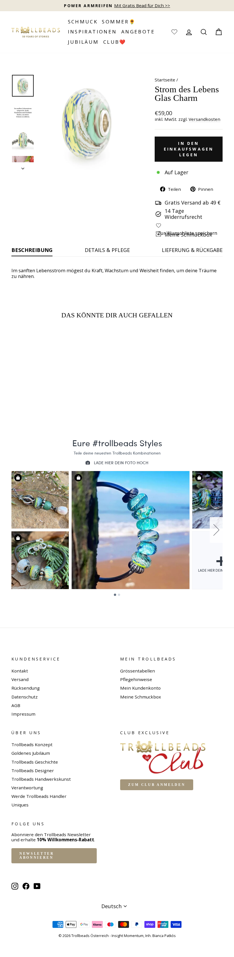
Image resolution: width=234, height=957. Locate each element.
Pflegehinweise (136, 679)
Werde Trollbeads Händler (38, 796)
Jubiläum (83, 42)
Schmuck (83, 21)
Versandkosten (204, 119)
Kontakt (19, 671)
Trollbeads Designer (32, 770)
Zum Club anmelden (156, 785)
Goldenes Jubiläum (30, 753)
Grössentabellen (137, 671)
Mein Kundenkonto (140, 688)
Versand (20, 679)
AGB (15, 705)
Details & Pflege (107, 250)
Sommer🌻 (119, 21)
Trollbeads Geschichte (34, 762)
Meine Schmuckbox (140, 697)
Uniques (20, 805)
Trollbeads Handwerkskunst (41, 779)
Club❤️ (114, 42)
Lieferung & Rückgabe (192, 250)
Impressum (23, 714)
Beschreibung (32, 250)
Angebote (138, 31)
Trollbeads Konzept (32, 744)
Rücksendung (25, 688)
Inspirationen (92, 31)
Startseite (165, 80)
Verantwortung (27, 787)
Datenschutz (24, 697)
